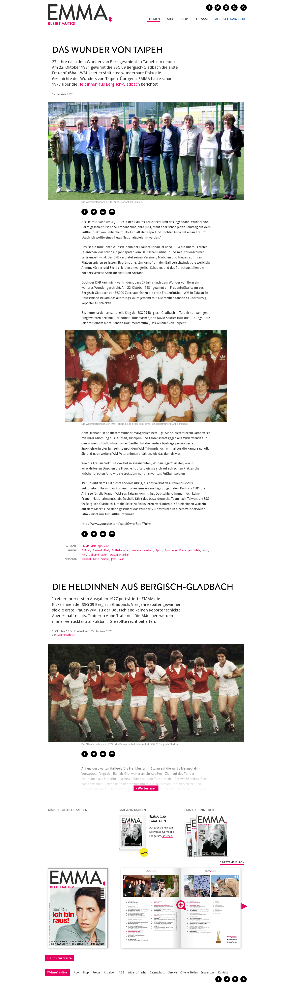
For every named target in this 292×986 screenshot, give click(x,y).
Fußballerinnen (121, 550)
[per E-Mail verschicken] (103, 212)
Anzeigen (109, 972)
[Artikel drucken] (112, 212)
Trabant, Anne (90, 559)
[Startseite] (80, 14)
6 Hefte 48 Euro (231, 862)
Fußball (85, 550)
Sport (159, 550)
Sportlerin (171, 550)
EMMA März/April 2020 (95, 546)
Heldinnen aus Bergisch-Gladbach (109, 84)
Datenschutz (157, 972)
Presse (96, 972)
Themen (153, 19)
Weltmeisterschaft (142, 550)
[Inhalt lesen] (181, 905)
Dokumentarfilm (119, 554)
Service (172, 972)
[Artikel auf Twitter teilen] (94, 212)
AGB (121, 972)
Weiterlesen (147, 788)
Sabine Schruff (66, 634)
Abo (170, 19)
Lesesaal (201, 19)
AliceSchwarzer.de (230, 19)
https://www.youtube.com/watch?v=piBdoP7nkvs (116, 524)
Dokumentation (98, 554)
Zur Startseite (60, 958)
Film (83, 554)
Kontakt (223, 972)
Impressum (208, 972)
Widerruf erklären (57, 972)
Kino (205, 550)
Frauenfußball (101, 550)
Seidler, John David (112, 559)
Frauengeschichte (189, 550)
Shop (184, 19)
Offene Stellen (189, 972)
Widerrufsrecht (137, 972)
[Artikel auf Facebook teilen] (84, 212)
